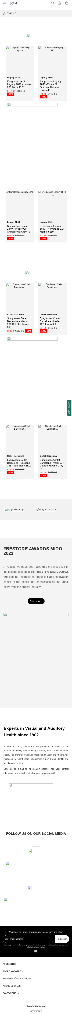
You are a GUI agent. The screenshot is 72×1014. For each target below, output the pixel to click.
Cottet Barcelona (15, 314)
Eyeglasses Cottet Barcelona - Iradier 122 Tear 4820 (50, 321)
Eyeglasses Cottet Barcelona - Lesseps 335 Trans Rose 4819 (19, 462)
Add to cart (54, 74)
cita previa (69, 408)
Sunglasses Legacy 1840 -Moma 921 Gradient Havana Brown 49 (50, 85)
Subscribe (62, 939)
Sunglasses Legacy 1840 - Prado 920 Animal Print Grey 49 (18, 229)
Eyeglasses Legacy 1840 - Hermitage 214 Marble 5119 (52, 229)
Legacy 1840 (13, 77)
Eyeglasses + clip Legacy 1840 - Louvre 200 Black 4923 (19, 84)
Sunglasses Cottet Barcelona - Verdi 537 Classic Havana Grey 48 (52, 464)
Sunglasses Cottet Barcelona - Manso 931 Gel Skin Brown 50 (18, 322)
